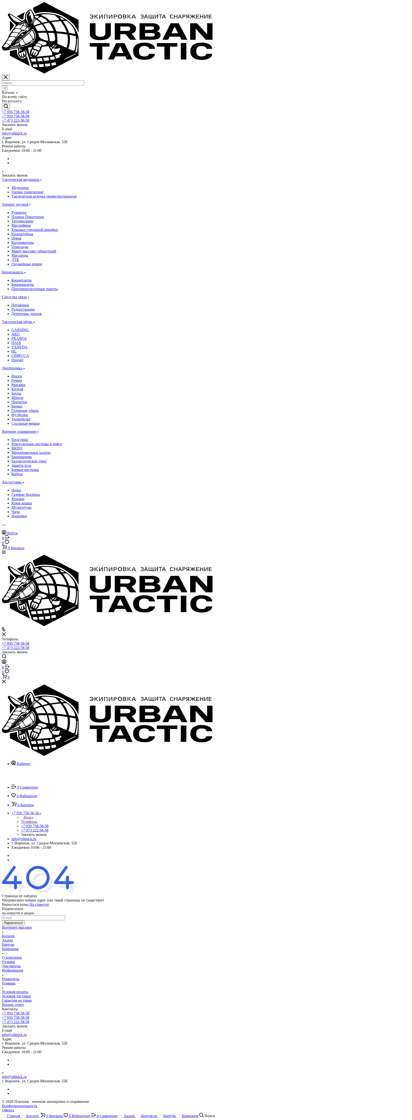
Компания (10, 949)
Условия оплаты (15, 992)
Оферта (8, 1110)
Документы (11, 966)
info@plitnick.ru (14, 133)
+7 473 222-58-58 (15, 120)
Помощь (8, 983)
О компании (12, 957)
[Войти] (4, 662)
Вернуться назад (15, 904)
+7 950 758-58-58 (15, 112)
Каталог (8, 936)
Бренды (8, 944)
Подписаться (13, 923)
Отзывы (8, 962)
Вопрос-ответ (13, 1005)
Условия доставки (16, 996)
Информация (12, 970)
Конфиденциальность (19, 1106)
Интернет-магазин (17, 927)
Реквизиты (11, 979)
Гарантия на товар (17, 1000)
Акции (7, 940)
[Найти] (6, 106)
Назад (28, 817)
